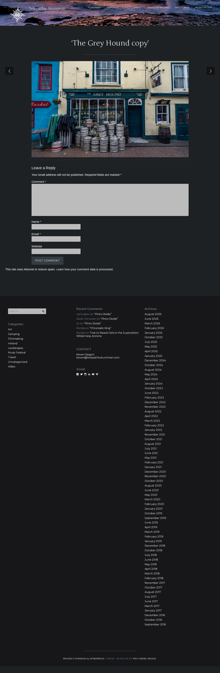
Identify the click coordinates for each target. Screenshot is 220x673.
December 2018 (155, 545)
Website (37, 246)
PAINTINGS (113, 7)
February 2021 (154, 462)
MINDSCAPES (182, 7)
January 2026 (153, 332)
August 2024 (153, 369)
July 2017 (151, 596)
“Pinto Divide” (103, 314)
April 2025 (151, 351)
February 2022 (154, 425)
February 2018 (154, 578)
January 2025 (153, 355)
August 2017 (153, 592)
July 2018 (151, 555)
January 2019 (153, 541)
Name (36, 221)
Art (10, 329)
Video (11, 366)
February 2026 (154, 328)
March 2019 (152, 531)
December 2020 (155, 471)
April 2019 (151, 527)
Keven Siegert (85, 354)
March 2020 (152, 499)
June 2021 (151, 453)
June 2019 (151, 522)
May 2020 (151, 494)
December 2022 (155, 402)
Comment (39, 181)
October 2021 (153, 439)
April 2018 (151, 568)
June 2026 (151, 318)
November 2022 (155, 406)
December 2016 (155, 615)
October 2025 (154, 337)
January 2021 (153, 467)
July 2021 (151, 448)
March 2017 (152, 606)
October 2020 (154, 480)
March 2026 (152, 323)
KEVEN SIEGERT (203, 7)
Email (36, 234)
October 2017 (153, 587)
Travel (12, 357)
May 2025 (151, 346)
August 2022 (153, 411)
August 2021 (153, 443)
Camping (14, 334)
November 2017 (155, 582)
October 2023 (154, 388)
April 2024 (151, 379)
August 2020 (153, 485)
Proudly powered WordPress (83, 659)
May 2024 (151, 374)
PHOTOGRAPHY (132, 7)
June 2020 (152, 490)
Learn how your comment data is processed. (84, 269)
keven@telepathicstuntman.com (97, 357)
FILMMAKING (94, 7)
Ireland (12, 343)
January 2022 (153, 429)
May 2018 (151, 564)
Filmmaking (15, 338)
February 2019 (154, 536)
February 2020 (154, 504)
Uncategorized (17, 361)
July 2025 (151, 341)
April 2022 (151, 416)
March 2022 (152, 420)
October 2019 (153, 513)
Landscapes (15, 348)
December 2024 (155, 360)
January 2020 (154, 508)
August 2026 (153, 314)
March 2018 (152, 573)
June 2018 (151, 559)
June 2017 (151, 601)
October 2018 (153, 550)
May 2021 (151, 457)
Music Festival (17, 352)
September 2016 (155, 624)
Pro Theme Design (144, 659)
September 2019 (155, 518)
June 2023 (151, 392)
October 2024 (154, 365)
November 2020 (155, 476)
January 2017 (153, 610)
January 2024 (153, 383)
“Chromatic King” (100, 328)
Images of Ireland (158, 7)
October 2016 (153, 619)
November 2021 (155, 434)
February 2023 (154, 397)
